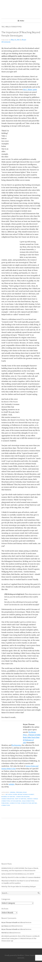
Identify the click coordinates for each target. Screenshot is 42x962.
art (6, 794)
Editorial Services (25, 922)
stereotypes (5, 805)
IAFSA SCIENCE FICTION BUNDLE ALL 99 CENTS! (17, 874)
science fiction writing (29, 803)
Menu (22, 21)
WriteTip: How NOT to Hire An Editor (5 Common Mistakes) (20, 877)
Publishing (5, 803)
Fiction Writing (16, 801)
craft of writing (20, 798)
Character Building (23, 796)
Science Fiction (15, 803)
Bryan (24, 40)
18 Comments (5, 42)
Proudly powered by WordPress (14, 955)
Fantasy (30, 798)
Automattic (20, 958)
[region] (21, 840)
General (12, 792)
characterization (7, 798)
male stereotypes (28, 801)
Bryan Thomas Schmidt (26, 794)
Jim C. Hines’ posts (30, 89)
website (11, 784)
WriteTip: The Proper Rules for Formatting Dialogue (18, 886)
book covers (12, 794)
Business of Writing (8, 796)
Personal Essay (21, 792)
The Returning (16, 745)
